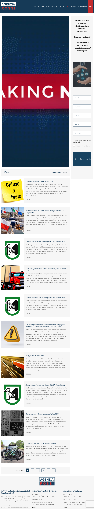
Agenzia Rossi (56, 172)
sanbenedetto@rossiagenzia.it (49, 504)
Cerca (90, 6)
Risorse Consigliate (52, 6)
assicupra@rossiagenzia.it (79, 502)
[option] (35, 91)
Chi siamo (41, 6)
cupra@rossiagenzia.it (78, 504)
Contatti (73, 6)
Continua (28, 199)
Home (35, 6)
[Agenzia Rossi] (8, 6)
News (67, 6)
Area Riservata (82, 6)
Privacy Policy (86, 146)
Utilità (62, 6)
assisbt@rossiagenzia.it (46, 502)
